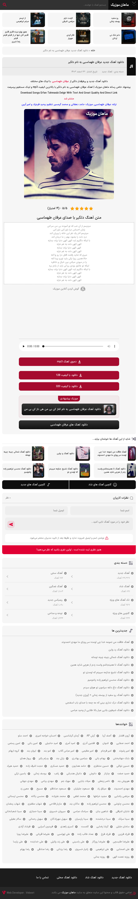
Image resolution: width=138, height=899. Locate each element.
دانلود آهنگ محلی (67, 878)
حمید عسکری (57, 766)
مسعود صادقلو (58, 789)
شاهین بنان (102, 811)
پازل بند (60, 758)
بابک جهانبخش (121, 758)
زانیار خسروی (81, 849)
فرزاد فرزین (124, 834)
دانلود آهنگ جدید (122, 878)
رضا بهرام (25, 849)
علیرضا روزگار (98, 842)
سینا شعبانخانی (13, 811)
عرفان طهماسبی (60, 81)
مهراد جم (65, 781)
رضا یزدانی (62, 849)
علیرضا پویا (22, 834)
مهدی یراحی (47, 781)
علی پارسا (18, 842)
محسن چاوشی (122, 804)
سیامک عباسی (80, 811)
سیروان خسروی (57, 811)
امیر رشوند (124, 751)
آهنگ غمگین (56, 586)
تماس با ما (42, 878)
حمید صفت (123, 774)
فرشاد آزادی (24, 827)
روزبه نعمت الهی (121, 857)
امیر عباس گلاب (66, 751)
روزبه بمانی (99, 857)
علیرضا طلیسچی (121, 842)
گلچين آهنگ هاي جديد (33, 485)
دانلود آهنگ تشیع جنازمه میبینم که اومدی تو (106, 672)
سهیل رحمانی (36, 819)
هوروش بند (124, 781)
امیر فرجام (106, 751)
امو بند (47, 751)
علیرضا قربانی (43, 834)
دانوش (92, 774)
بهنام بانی (100, 758)
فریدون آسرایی (45, 827)
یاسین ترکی (20, 774)
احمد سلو (23, 736)
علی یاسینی (78, 842)
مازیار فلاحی (55, 804)
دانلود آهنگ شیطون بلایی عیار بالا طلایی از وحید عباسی (100, 710)
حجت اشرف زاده (34, 766)
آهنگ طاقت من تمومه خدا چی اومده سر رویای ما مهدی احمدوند (95, 642)
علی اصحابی (123, 849)
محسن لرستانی (16, 796)
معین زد (24, 789)
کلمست (85, 827)
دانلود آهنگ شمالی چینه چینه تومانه (110, 657)
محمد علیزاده (59, 796)
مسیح (39, 789)
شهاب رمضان (13, 804)
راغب (56, 774)
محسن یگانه (37, 796)
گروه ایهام (14, 751)
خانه (93, 50)
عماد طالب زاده (85, 834)
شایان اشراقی (123, 811)
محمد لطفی (79, 796)
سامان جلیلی (123, 827)
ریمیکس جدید (55, 600)
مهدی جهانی (26, 781)
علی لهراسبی (63, 834)
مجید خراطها (100, 796)
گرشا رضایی (102, 827)
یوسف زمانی (40, 774)
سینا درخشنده (103, 819)
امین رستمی (14, 743)
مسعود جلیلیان (82, 789)
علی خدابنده (36, 842)
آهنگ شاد (124, 586)
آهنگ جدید (107, 71)
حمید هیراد (12, 766)
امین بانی (33, 743)
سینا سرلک (124, 819)
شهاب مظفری (35, 804)
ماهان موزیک (120, 5)
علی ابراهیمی (102, 849)
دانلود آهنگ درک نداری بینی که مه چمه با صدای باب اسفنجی (97, 703)
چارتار (107, 774)
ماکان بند (74, 804)
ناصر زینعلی (104, 781)
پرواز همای (25, 758)
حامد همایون (79, 766)
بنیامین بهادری (80, 758)
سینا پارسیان (81, 819)
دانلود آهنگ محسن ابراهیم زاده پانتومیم (109, 680)
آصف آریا (106, 736)
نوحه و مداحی (55, 613)
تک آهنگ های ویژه (120, 600)
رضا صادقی (43, 849)
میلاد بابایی (84, 781)
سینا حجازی (35, 811)
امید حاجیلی (51, 743)
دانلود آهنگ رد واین (119, 650)
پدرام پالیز (44, 758)
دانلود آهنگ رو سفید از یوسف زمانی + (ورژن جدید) (103, 695)
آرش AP (91, 736)
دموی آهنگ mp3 (67, 362)
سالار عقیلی (15, 819)
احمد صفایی (123, 743)
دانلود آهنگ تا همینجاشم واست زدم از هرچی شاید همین (100, 665)
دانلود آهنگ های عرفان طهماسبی (69, 425)
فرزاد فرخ (106, 834)
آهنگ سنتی (57, 573)
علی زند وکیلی (58, 842)
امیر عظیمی (87, 751)
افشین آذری (89, 743)
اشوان (105, 743)
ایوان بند (31, 751)
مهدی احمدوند (122, 789)
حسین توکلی (123, 766)
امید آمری (70, 743)
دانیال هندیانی (74, 774)
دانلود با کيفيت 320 (67, 386)
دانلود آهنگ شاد (94, 878)
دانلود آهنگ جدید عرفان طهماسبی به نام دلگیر (96, 62)
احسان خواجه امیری (45, 736)
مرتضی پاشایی (122, 796)
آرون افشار (124, 736)
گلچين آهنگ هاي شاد (99, 485)
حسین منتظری (101, 766)
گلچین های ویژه (121, 613)
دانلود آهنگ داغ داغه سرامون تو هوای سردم (106, 688)
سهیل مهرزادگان (58, 819)
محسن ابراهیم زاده (96, 804)
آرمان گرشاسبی (71, 736)
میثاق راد (101, 789)
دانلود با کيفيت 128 (67, 375)
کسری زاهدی (66, 827)
